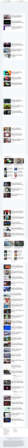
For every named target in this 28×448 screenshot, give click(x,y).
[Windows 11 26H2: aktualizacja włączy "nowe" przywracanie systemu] (7, 327)
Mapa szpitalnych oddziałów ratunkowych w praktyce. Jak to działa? (16, 409)
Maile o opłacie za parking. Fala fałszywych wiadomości (20, 251)
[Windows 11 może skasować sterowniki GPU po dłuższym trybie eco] (7, 322)
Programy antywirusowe (6, 432)
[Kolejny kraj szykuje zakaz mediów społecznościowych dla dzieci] (7, 184)
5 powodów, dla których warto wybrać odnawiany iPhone (17, 16)
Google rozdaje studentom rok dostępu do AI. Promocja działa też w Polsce (17, 229)
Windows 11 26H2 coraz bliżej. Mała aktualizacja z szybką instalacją (17, 134)
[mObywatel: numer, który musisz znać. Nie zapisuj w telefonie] (15, 175)
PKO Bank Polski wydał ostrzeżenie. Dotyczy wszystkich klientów (10, 175)
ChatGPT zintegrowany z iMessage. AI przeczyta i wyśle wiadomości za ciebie (17, 234)
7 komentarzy (13, 57)
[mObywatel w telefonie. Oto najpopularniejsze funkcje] (7, 78)
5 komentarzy (13, 74)
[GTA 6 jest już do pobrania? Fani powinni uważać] (7, 195)
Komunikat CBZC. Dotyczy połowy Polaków (17, 361)
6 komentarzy (13, 329)
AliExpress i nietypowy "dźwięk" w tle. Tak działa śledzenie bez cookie (17, 267)
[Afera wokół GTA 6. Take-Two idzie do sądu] (7, 283)
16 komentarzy (13, 301)
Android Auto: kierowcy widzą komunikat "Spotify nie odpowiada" (17, 101)
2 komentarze (13, 191)
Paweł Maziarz (17, 193)
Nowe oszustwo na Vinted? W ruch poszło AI (17, 311)
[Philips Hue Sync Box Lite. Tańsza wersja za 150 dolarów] (7, 106)
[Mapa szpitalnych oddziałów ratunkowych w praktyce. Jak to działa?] (7, 409)
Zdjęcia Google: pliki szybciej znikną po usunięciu (16, 73)
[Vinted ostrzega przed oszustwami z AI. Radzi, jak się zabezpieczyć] (7, 218)
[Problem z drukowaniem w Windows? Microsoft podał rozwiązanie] (7, 129)
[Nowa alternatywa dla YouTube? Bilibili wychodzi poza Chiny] (7, 305)
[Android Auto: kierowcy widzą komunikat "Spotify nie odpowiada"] (7, 101)
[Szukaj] (15, 1)
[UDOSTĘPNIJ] (23, 18)
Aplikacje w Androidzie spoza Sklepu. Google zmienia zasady (21, 168)
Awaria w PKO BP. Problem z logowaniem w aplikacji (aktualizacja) (16, 366)
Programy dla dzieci (5, 433)
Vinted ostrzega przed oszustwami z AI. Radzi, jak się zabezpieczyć (17, 218)
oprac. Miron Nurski (18, 232)
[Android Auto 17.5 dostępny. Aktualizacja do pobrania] (5, 255)
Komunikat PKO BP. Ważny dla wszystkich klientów (17, 333)
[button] (24, 1)
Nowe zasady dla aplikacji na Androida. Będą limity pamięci (17, 22)
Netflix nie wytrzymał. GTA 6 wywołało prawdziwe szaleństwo (17, 45)
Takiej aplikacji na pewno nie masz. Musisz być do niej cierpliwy (17, 420)
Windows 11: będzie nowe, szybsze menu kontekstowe (17, 414)
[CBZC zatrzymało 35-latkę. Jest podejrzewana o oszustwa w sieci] (19, 161)
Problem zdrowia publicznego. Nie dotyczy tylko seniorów (17, 140)
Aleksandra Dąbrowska (18, 138)
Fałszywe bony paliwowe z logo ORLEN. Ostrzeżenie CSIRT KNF (10, 258)
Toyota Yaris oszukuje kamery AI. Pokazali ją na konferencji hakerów (21, 258)
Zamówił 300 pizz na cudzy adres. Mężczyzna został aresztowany (17, 212)
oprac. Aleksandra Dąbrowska (19, 210)
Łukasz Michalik (19, 255)
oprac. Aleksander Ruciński (19, 380)
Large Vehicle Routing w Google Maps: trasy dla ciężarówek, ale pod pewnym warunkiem (18, 247)
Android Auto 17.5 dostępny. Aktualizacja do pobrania (10, 254)
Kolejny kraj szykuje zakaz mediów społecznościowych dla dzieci (17, 184)
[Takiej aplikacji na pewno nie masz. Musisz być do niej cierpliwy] (7, 420)
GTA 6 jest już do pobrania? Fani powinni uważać (17, 195)
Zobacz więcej (14, 178)
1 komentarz (13, 80)
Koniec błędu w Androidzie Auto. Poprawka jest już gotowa (17, 50)
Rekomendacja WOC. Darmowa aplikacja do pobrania (11, 172)
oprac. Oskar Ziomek (18, 20)
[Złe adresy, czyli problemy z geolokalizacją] (15, 255)
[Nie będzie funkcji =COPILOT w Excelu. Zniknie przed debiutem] (7, 278)
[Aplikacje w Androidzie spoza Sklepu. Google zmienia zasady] (15, 169)
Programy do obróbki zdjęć (6, 429)
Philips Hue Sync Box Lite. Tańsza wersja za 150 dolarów (17, 106)
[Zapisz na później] (22, 18)
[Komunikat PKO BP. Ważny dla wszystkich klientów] (7, 333)
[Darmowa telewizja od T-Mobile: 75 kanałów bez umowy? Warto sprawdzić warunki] (7, 403)
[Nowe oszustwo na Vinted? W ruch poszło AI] (7, 311)
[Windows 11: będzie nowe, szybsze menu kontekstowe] (7, 414)
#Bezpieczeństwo (7, 156)
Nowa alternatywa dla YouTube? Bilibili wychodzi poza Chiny (17, 305)
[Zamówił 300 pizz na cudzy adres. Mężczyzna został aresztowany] (7, 212)
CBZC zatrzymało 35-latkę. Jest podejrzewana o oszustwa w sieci (18, 164)
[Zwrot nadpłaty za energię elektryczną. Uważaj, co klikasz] (7, 112)
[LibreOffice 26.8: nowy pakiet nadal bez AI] (7, 56)
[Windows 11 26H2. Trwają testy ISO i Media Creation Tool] (7, 27)
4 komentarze (13, 102)
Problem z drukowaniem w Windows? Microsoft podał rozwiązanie (16, 129)
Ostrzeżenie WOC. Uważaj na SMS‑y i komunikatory (16, 355)
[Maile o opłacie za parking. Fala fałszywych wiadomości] (15, 251)
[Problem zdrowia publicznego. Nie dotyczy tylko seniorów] (7, 140)
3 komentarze (13, 46)
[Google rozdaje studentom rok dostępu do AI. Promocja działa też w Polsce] (7, 229)
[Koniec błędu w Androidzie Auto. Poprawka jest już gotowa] (7, 50)
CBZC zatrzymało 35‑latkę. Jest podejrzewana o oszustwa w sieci (17, 272)
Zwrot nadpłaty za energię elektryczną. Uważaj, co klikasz (17, 112)
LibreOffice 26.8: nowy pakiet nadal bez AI (16, 56)
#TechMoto (6, 239)
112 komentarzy (14, 389)
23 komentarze (13, 362)
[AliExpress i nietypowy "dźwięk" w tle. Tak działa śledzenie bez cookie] (7, 267)
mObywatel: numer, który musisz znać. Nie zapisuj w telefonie (21, 175)
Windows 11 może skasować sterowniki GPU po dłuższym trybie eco (16, 322)
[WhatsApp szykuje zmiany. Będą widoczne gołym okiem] (7, 316)
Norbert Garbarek (18, 418)
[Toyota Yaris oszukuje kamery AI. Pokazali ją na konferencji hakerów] (15, 258)
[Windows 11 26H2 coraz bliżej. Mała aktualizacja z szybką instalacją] (7, 134)
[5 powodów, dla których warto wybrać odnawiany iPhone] (7, 16)
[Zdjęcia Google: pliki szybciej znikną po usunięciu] (7, 73)
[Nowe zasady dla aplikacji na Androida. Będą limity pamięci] (7, 22)
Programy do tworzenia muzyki (6, 430)
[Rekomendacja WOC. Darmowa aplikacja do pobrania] (5, 172)
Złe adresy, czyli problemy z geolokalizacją (20, 254)
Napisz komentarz (14, 29)
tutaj (16, 446)
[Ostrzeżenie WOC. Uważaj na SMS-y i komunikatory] (7, 355)
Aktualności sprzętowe (16, 430)
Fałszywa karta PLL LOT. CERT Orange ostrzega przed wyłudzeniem (16, 350)
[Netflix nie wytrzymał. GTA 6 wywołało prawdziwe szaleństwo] (7, 45)
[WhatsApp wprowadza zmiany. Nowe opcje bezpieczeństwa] (7, 84)
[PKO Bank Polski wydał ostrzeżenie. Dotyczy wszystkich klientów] (5, 175)
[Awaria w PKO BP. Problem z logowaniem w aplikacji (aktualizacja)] (7, 366)
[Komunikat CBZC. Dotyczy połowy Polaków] (7, 361)
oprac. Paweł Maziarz (18, 309)
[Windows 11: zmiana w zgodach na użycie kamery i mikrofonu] (7, 372)
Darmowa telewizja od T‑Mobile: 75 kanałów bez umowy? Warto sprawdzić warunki (17, 403)
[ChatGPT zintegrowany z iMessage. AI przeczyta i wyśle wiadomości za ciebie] (7, 234)
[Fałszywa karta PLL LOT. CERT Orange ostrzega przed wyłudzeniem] (7, 350)
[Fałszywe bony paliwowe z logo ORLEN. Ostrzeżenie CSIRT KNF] (5, 258)
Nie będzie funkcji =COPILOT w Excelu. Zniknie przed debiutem (17, 278)
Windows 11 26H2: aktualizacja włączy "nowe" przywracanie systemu (17, 328)
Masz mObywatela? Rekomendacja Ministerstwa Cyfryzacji (17, 387)
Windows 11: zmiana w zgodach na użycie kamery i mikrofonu (17, 372)
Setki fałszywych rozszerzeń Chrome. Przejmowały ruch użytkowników (20, 172)
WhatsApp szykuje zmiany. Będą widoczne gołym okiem (17, 316)
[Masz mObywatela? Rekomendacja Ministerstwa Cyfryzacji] (7, 387)
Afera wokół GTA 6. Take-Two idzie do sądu (17, 283)
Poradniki (14, 429)
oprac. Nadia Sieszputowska (19, 182)
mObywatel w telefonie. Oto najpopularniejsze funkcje (16, 78)
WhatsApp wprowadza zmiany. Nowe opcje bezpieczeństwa (17, 84)
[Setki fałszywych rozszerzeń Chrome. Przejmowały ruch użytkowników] (15, 172)
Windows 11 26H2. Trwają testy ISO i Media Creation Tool (17, 28)
